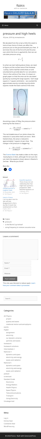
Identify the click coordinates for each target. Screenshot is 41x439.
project (8, 319)
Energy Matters (11, 385)
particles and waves (13, 341)
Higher (7, 219)
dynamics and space (13, 354)
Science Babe (11, 155)
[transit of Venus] (11, 204)
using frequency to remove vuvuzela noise (20, 227)
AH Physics (8, 316)
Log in (6, 418)
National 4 (7, 352)
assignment (10, 332)
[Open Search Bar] (37, 25)
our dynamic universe (14, 338)
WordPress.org (9, 426)
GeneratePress (30, 436)
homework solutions (11, 346)
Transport (9, 396)
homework (7, 343)
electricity (9, 335)
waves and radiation (13, 360)
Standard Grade (9, 379)
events (6, 327)
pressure (8, 222)
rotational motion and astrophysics (18, 324)
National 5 (7, 363)
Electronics (10, 382)
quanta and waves (12, 322)
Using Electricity (12, 398)
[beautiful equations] (28, 186)
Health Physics (11, 387)
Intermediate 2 (9, 349)
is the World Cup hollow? (14, 225)
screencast (7, 376)
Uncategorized (9, 401)
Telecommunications (13, 393)
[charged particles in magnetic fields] (10, 183)
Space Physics (11, 390)
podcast (6, 374)
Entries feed (8, 421)
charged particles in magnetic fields (9, 189)
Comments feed (9, 424)
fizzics (20, 5)
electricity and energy (14, 357)
